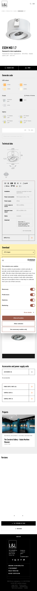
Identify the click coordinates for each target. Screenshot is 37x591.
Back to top (18, 536)
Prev (14, 515)
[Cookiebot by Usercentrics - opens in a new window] (27, 260)
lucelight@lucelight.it (24, 556)
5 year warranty (12, 568)
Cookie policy (14, 586)
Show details (28, 312)
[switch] (32, 294)
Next (22, 515)
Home (3, 11)
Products (9, 11)
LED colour (5, 80)
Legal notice (15, 585)
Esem (15, 11)
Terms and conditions (17, 588)
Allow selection (18, 323)
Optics (4, 112)
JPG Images (7, 252)
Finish (4, 95)
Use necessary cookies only (18, 329)
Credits (26, 588)
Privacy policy (22, 585)
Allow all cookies (18, 318)
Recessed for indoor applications (11, 51)
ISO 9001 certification (14, 573)
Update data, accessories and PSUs (13, 136)
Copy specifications (27, 230)
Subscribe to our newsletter (16, 565)
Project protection (13, 570)
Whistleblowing (23, 586)
